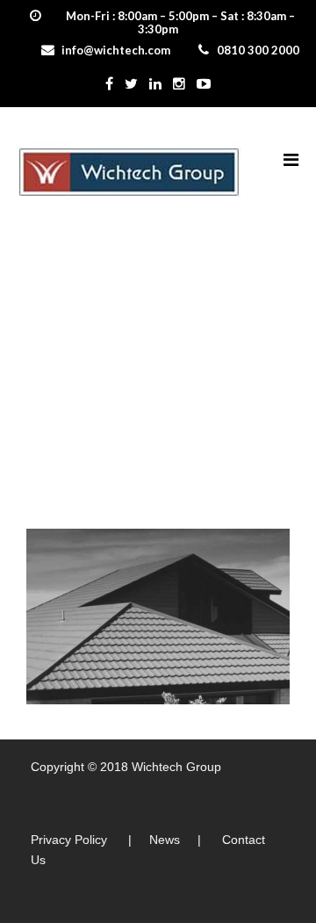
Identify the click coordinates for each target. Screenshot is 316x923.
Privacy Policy (69, 840)
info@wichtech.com (115, 50)
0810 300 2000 (258, 50)
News (164, 840)
